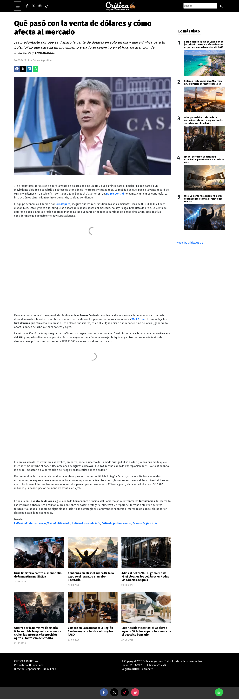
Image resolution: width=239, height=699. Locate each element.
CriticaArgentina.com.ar (116, 523)
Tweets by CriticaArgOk (189, 242)
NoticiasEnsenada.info (86, 523)
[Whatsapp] (219, 692)
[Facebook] (27, 6)
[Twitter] (33, 6)
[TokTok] (125, 692)
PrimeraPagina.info (145, 523)
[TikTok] (46, 6)
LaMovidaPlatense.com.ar (30, 523)
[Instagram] (40, 6)
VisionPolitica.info (58, 523)
